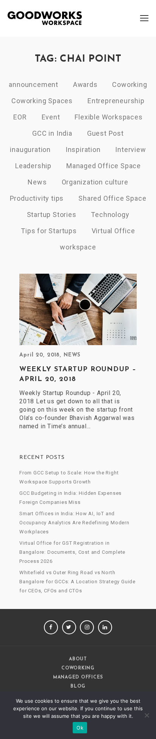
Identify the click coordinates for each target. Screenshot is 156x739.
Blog (78, 686)
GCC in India (52, 133)
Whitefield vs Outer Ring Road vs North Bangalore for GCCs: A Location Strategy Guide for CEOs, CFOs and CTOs (77, 581)
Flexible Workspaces (108, 117)
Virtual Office (113, 231)
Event (51, 117)
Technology (110, 214)
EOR (20, 117)
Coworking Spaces (42, 101)
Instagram (87, 627)
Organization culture (95, 182)
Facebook (51, 627)
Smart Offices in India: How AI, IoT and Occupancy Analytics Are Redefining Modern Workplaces (74, 522)
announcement (33, 84)
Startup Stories (51, 214)
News (37, 182)
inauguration (30, 149)
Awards (85, 84)
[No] (146, 715)
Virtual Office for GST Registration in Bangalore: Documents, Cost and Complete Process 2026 (72, 552)
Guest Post (105, 133)
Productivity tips (37, 198)
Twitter (69, 627)
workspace (78, 247)
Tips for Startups (49, 231)
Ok (79, 728)
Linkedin (105, 627)
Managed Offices (78, 677)
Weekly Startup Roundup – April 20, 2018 (77, 374)
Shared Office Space (112, 198)
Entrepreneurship (116, 101)
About (78, 659)
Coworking (129, 84)
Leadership (33, 166)
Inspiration (83, 149)
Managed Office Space (103, 166)
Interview (130, 149)
